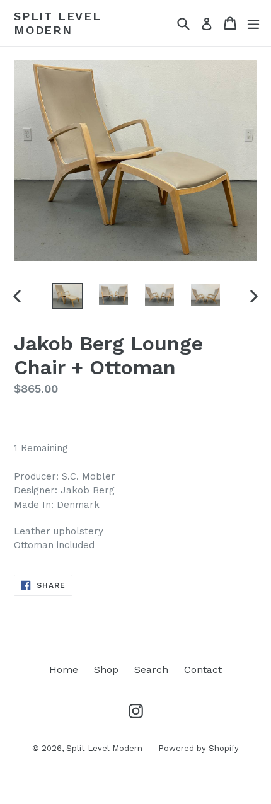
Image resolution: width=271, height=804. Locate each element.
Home (63, 669)
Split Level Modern (57, 23)
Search (151, 669)
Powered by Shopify (198, 748)
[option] (67, 296)
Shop (106, 669)
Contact (203, 669)
